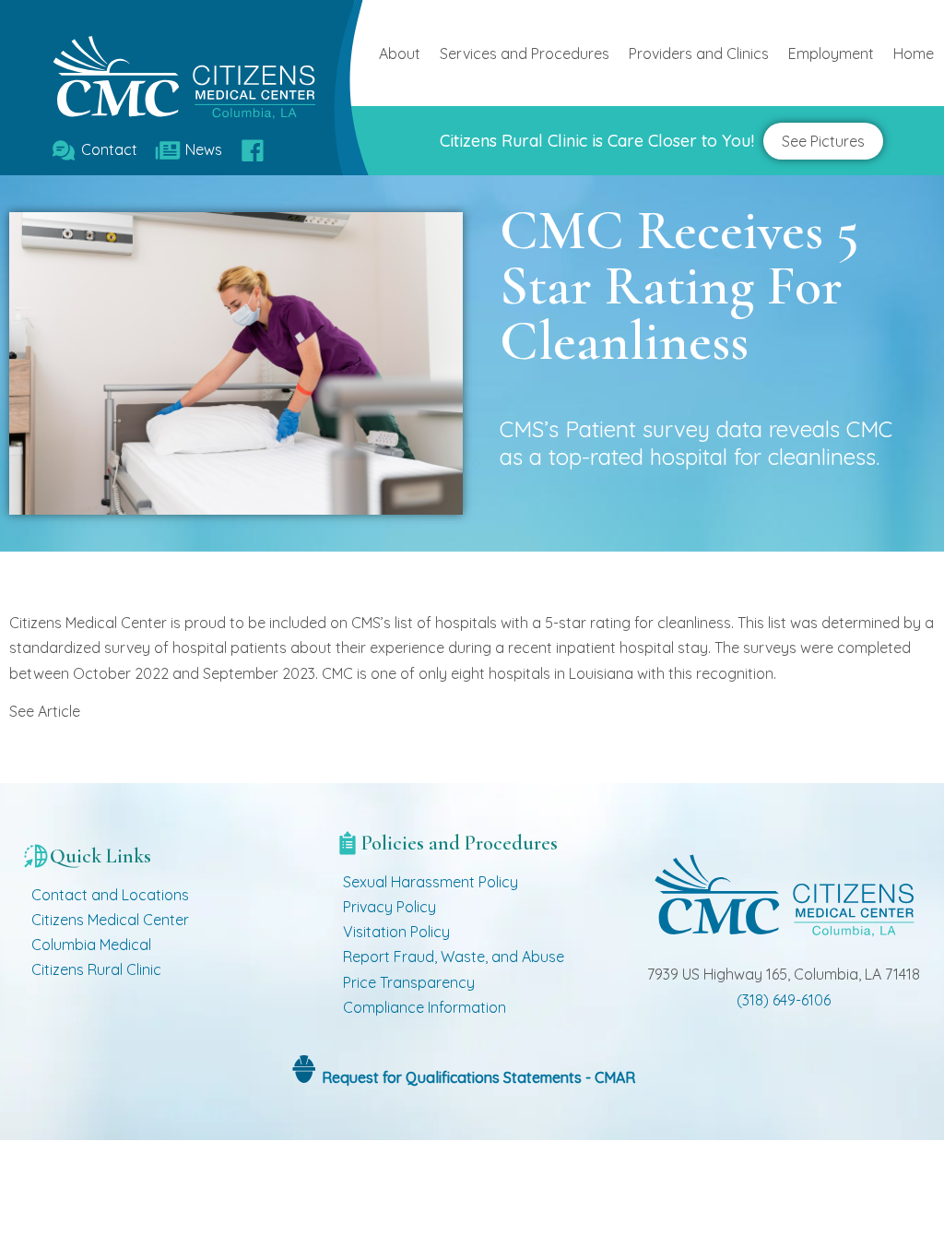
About (399, 53)
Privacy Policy (389, 906)
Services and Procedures (524, 53)
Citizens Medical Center (110, 919)
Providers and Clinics (699, 53)
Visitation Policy (396, 931)
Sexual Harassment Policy (430, 882)
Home (913, 53)
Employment (831, 53)
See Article (44, 711)
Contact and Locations (110, 895)
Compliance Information (424, 1007)
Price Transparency (409, 982)
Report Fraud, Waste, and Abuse (453, 956)
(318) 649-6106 (784, 1000)
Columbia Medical (91, 944)
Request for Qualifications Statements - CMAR (476, 1077)
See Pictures (823, 141)
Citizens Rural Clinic (96, 969)
